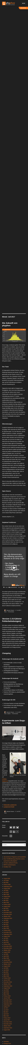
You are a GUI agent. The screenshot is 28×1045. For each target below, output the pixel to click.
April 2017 (6, 1014)
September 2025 (8, 886)
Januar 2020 (7, 960)
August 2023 (7, 906)
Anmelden (6, 1041)
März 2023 (6, 910)
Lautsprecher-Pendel (9, 806)
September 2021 (8, 934)
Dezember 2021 (8, 932)
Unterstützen (23, 7)
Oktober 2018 (7, 984)
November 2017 (8, 1002)
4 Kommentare (11, 611)
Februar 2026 (7, 884)
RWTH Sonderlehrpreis (10, 864)
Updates (9, 713)
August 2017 (7, 1006)
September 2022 (8, 918)
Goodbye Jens (7, 866)
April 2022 (6, 926)
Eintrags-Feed (7, 1043)
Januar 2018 (7, 998)
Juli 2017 (6, 1008)
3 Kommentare (15, 713)
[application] (14, 568)
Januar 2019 (7, 980)
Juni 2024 (6, 898)
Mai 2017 (6, 1012)
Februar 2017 (7, 1017)
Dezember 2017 (8, 1000)
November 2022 (8, 914)
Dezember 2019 (8, 962)
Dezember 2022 (8, 912)
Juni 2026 (6, 880)
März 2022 (6, 928)
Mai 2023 (6, 908)
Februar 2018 (7, 996)
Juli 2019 (6, 968)
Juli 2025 (6, 890)
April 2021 (6, 942)
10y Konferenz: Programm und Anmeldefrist (15, 856)
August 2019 (7, 966)
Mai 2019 (6, 972)
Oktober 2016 (7, 1025)
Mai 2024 (6, 900)
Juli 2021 (6, 938)
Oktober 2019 (7, 964)
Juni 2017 (6, 1010)
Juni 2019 (6, 970)
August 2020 (7, 952)
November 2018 (8, 982)
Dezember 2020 (8, 946)
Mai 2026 (6, 882)
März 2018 (6, 994)
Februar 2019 (7, 978)
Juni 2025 (6, 892)
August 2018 (7, 988)
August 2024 (7, 896)
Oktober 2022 (7, 916)
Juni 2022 (6, 922)
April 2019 (6, 974)
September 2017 (8, 1004)
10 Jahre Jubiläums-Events (10, 862)
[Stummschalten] (21, 587)
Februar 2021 (7, 944)
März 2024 (6, 902)
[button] (14, 568)
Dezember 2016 (8, 1021)
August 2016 (7, 1029)
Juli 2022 (6, 920)
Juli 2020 (6, 954)
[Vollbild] (24, 587)
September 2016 (8, 1027)
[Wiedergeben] (4, 587)
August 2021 (7, 936)
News (5, 611)
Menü (23, 3)
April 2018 (6, 992)
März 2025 (6, 894)
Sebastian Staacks (10, 610)
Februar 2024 (7, 904)
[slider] (13, 587)
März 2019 (6, 976)
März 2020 (6, 958)
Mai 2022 (6, 924)
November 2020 (8, 948)
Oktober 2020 (7, 950)
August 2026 (7, 878)
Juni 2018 (6, 990)
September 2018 (8, 986)
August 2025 (7, 888)
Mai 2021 (6, 940)
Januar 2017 (7, 1019)
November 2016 (8, 1023)
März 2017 (6, 1015)
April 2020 (6, 956)
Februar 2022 (7, 930)
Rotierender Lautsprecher (10, 804)
